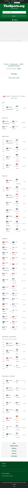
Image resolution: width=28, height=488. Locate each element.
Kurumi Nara (18, 367)
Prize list (14, 453)
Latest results (21, 0)
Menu (16, 20)
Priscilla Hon (18, 230)
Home (4, 40)
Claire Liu (17, 263)
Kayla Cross (18, 397)
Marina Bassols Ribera (17, 420)
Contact (4, 466)
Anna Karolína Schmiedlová (14, 288)
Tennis (8, 40)
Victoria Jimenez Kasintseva (18, 158)
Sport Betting (6, 0)
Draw (14, 443)
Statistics (14, 448)
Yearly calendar (14, 0)
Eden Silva (18, 411)
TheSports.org (14, 6)
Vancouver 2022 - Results (16, 40)
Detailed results (14, 446)
